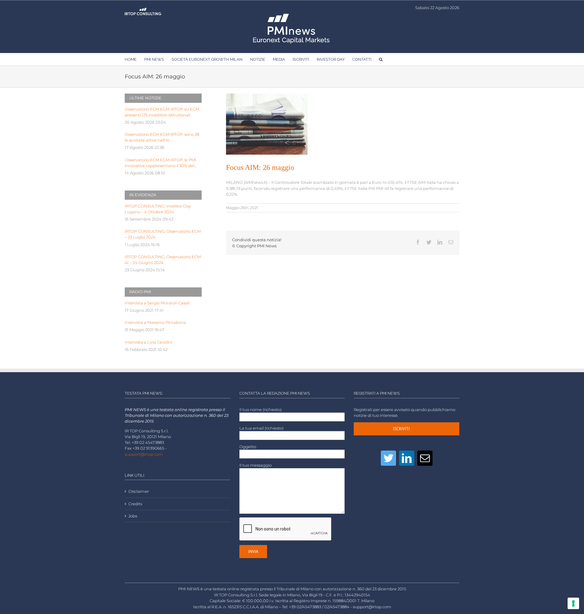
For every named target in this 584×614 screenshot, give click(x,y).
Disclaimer (138, 491)
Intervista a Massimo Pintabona (155, 322)
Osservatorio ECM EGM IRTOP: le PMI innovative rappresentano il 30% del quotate (160, 163)
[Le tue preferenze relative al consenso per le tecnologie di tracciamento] (573, 603)
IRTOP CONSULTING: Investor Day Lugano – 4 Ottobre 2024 (158, 209)
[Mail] (425, 458)
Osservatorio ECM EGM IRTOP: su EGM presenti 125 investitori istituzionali (162, 112)
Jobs (132, 516)
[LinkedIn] (406, 458)
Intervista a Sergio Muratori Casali (157, 303)
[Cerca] (381, 59)
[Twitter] (388, 458)
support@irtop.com (144, 454)
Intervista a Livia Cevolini (148, 342)
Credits (135, 504)
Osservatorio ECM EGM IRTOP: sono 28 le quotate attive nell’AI (162, 137)
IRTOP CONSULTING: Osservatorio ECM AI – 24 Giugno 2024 (163, 260)
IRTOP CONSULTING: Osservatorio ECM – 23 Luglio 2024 (163, 234)
